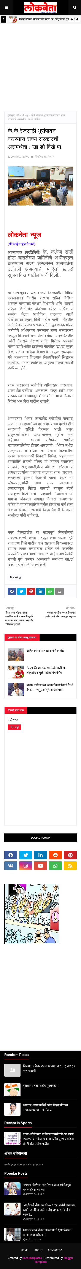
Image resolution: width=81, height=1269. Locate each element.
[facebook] (10, 855)
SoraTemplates (32, 1258)
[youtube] (40, 865)
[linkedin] (40, 855)
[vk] (10, 865)
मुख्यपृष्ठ (11, 115)
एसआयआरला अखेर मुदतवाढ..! (40, 1085)
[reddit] (55, 855)
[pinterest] (70, 855)
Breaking (22, 115)
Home (24, 1250)
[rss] (70, 865)
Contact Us (55, 1250)
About (39, 1250)
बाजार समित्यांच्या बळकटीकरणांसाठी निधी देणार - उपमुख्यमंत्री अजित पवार (50, 687)
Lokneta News (20, 156)
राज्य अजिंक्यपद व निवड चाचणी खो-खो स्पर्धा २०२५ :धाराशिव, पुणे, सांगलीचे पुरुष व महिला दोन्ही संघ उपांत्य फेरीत (48, 1139)
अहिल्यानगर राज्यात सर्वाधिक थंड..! (46, 650)
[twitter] (25, 855)
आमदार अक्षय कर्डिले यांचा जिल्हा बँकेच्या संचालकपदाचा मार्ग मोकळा (45, 1107)
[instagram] (25, 865)
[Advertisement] (40, 64)
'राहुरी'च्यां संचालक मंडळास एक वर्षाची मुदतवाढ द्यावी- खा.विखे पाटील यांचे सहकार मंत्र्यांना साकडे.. (49, 1209)
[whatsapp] (55, 865)
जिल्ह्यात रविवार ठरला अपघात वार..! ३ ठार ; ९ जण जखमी (49, 1068)
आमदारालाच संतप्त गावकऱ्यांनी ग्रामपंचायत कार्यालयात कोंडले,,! (47, 1232)
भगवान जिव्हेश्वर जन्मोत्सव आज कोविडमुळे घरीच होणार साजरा (47, 1187)
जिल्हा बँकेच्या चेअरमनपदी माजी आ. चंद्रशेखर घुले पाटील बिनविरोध (46, 670)
